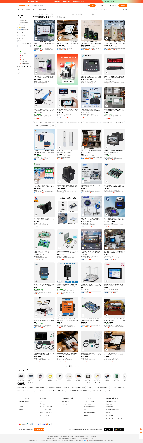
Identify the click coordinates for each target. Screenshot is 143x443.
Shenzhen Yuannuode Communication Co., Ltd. (44, 116)
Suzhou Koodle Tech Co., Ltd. (40, 82)
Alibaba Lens (22, 429)
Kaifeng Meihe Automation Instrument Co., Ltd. (91, 157)
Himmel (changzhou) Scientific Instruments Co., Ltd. (91, 291)
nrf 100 (90, 387)
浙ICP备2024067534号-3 (109, 440)
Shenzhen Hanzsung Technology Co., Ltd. (113, 191)
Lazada (71, 436)
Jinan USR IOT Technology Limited (42, 158)
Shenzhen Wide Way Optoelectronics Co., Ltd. (114, 48)
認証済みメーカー (66, 401)
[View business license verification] (85, 441)
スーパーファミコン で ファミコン (56, 390)
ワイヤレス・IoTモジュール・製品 (66, 14)
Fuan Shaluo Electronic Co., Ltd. (88, 82)
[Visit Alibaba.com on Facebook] (106, 419)
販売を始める (109, 404)
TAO (83, 436)
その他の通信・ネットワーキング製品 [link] (85, 14)
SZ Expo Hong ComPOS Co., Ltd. (64, 48)
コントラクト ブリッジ (98, 390)
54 (88, 365)
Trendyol (87, 436)
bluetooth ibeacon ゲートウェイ (25, 390)
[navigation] (24, 190)
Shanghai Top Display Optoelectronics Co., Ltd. (91, 257)
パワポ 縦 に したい (86, 390)
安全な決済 (43, 401)
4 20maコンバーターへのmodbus (37, 387)
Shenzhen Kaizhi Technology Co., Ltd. (65, 292)
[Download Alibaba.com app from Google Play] (119, 429)
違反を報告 (86, 415)
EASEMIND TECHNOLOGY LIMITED (65, 257)
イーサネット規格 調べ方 (73, 390)
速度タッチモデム (81, 387)
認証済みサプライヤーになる (112, 409)
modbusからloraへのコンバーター (76, 122)
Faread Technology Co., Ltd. (63, 157)
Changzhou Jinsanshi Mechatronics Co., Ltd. (91, 48)
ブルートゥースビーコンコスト (103, 387)
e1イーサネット (39, 122)
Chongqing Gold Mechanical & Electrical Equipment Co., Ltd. (114, 224)
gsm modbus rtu (22, 387)
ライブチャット (87, 404)
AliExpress (50, 436)
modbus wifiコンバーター (108, 122)
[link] (141, 429)
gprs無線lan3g (45, 125)
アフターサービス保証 (45, 409)
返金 (85, 409)
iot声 (37, 125)
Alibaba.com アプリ (88, 429)
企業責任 (21, 406)
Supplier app (78, 429)
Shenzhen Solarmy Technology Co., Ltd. (113, 116)
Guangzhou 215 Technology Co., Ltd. (42, 292)
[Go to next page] (91, 366)
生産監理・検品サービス (46, 412)
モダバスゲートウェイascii (119, 387)
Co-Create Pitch (22, 404)
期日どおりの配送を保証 (46, 406)
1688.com (56, 436)
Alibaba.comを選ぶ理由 (24, 401)
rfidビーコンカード (70, 387)
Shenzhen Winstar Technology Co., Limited (114, 82)
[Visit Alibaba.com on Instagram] (115, 419)
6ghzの (53, 125)
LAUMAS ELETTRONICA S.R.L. (41, 257)
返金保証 (42, 404)
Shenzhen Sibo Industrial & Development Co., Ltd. (44, 49)
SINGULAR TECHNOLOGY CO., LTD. (42, 224)
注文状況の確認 (109, 406)
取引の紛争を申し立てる (89, 406)
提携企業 (108, 412)
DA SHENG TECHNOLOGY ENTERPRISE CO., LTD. (67, 191)
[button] (88, 6)
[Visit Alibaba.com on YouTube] (118, 419)
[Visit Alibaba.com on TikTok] (121, 419)
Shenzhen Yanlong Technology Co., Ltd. (90, 115)
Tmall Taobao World (64, 436)
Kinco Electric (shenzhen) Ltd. (111, 291)
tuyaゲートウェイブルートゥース (55, 387)
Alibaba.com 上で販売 (111, 401)
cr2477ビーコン (121, 122)
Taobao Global (77, 436)
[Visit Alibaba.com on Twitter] (112, 419)
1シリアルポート (61, 122)
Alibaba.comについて (24, 398)
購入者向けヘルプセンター (90, 401)
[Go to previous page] (67, 366)
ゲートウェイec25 (50, 122)
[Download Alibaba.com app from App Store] (108, 429)
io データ (109, 390)
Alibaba (35, 14)
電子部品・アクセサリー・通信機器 (47, 14)
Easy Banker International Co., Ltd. (112, 257)
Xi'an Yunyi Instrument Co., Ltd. (88, 224)
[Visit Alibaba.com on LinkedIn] (109, 419)
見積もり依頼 (65, 404)
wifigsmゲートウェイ (41, 390)
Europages (93, 436)
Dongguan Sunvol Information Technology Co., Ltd (44, 191)
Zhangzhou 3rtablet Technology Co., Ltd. (113, 158)
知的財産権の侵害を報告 (89, 412)
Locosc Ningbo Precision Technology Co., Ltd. (91, 191)
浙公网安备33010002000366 (96, 440)
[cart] (107, 5)
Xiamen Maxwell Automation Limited (65, 115)
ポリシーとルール (44, 415)
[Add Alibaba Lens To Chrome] (39, 429)
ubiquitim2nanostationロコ (93, 122)
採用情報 (21, 409)
